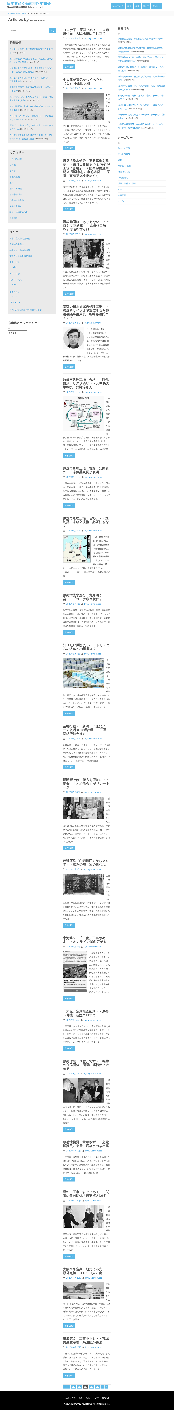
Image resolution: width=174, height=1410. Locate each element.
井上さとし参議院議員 (20, 250)
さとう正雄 (15, 274)
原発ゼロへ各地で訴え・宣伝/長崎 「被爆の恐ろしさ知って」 (31, 118)
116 (79, 1387)
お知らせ (156, 6)
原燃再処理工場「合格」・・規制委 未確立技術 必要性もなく (86, 522)
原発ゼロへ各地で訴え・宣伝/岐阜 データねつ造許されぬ (31, 127)
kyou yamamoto (93, 38)
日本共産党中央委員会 (20, 238)
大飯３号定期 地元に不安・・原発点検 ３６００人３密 (86, 1271)
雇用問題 (14, 218)
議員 (129, 6)
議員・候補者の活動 (19, 212)
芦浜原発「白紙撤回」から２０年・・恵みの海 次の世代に (86, 862)
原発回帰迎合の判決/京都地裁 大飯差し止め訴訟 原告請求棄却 (31, 60)
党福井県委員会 (17, 244)
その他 (13, 165)
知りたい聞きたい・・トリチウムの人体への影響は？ (86, 647)
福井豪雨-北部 (16, 194)
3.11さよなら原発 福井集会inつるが (26, 309)
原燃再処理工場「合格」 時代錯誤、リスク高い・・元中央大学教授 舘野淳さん (86, 383)
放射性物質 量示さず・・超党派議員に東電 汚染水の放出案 (86, 1144)
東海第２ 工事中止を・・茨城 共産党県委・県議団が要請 (87, 1340)
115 (73, 1387)
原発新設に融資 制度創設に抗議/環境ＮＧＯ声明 (31, 51)
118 (91, 1387)
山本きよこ (15, 292)
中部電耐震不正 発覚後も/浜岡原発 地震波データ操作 (31, 89)
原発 (137, 6)
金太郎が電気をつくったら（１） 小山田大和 (83, 81)
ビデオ (146, 6)
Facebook (15, 302)
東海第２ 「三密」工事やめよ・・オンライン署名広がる (84, 940)
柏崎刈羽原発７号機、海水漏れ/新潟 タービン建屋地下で (31, 108)
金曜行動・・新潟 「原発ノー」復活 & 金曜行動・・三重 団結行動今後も (86, 730)
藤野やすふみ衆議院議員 (21, 256)
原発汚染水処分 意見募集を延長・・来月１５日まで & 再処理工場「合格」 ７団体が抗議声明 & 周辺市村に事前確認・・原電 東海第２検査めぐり (86, 168)
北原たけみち (16, 280)
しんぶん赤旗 (118, 6)
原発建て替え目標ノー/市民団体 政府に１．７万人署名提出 (31, 80)
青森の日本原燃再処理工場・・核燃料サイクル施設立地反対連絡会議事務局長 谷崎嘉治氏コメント (86, 312)
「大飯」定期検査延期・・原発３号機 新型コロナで (86, 1013)
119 (97, 1387)
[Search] (52, 30)
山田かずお (15, 262)
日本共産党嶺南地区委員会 (29, 3)
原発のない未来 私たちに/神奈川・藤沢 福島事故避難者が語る (31, 99)
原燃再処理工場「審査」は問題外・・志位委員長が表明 (86, 470)
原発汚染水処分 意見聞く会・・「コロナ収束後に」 (83, 597)
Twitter (14, 267)
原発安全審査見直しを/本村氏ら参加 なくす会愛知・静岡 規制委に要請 (31, 137)
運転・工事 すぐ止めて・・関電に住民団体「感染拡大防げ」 (86, 1194)
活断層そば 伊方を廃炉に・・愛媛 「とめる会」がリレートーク (86, 783)
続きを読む (69, 67)
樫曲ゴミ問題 (16, 188)
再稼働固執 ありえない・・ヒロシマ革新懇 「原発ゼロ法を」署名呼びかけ (86, 225)
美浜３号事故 (16, 206)
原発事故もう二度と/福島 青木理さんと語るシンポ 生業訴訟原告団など (31, 70)
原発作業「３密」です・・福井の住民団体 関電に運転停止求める (86, 1065)
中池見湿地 (15, 176)
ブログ (14, 296)
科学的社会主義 (17, 200)
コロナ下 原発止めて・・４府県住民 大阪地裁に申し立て (86, 31)
